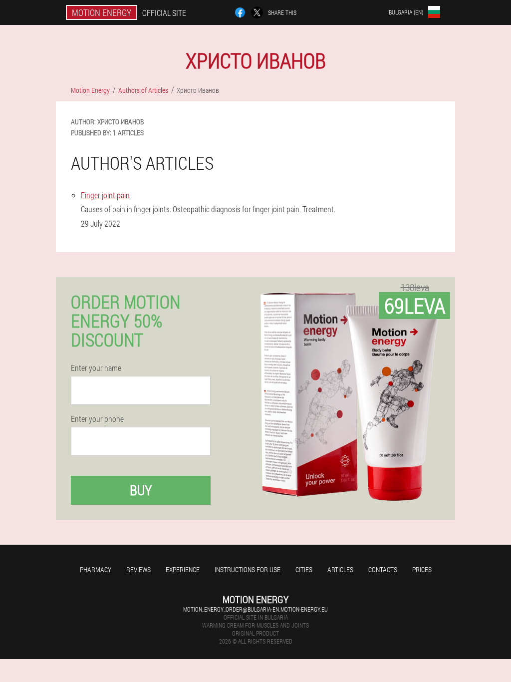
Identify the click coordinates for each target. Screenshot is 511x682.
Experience (183, 569)
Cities (303, 569)
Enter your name (96, 368)
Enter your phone (97, 419)
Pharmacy (95, 569)
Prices (422, 569)
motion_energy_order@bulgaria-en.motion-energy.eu (255, 609)
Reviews (138, 569)
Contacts (382, 569)
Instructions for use (247, 569)
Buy (141, 490)
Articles (340, 569)
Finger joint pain (105, 195)
